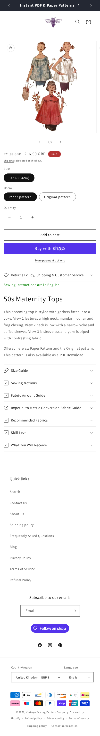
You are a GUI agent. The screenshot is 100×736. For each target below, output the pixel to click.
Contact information (64, 725)
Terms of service (79, 718)
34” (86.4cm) (19, 178)
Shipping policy (22, 525)
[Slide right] (60, 142)
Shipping (9, 160)
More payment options (50, 260)
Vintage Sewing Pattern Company (47, 712)
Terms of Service (22, 569)
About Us (17, 514)
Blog (13, 547)
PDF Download (71, 355)
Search (15, 491)
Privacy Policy (20, 558)
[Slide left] (39, 142)
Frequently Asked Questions (32, 536)
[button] (9, 22)
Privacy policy (56, 718)
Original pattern (57, 197)
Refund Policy (20, 580)
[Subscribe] (74, 611)
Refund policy (33, 718)
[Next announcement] (91, 5)
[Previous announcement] (9, 5)
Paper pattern (20, 197)
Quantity (10, 208)
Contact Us (18, 503)
